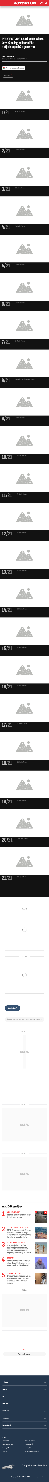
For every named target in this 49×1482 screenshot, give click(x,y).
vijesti (5, 1382)
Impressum (5, 1440)
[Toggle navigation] (3, 3)
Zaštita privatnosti (7, 1444)
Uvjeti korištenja (29, 1440)
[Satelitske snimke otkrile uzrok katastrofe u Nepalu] (41, 1217)
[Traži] (46, 3)
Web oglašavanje (7, 1448)
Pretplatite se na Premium (34, 1465)
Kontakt (4, 1451)
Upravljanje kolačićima (32, 1451)
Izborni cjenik (29, 1444)
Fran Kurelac (10, 56)
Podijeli (7, 75)
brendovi (6, 1425)
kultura (5, 1411)
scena (5, 1418)
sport (5, 1389)
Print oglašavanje (30, 1448)
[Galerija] (24, 20)
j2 (3, 1396)
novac (5, 1404)
